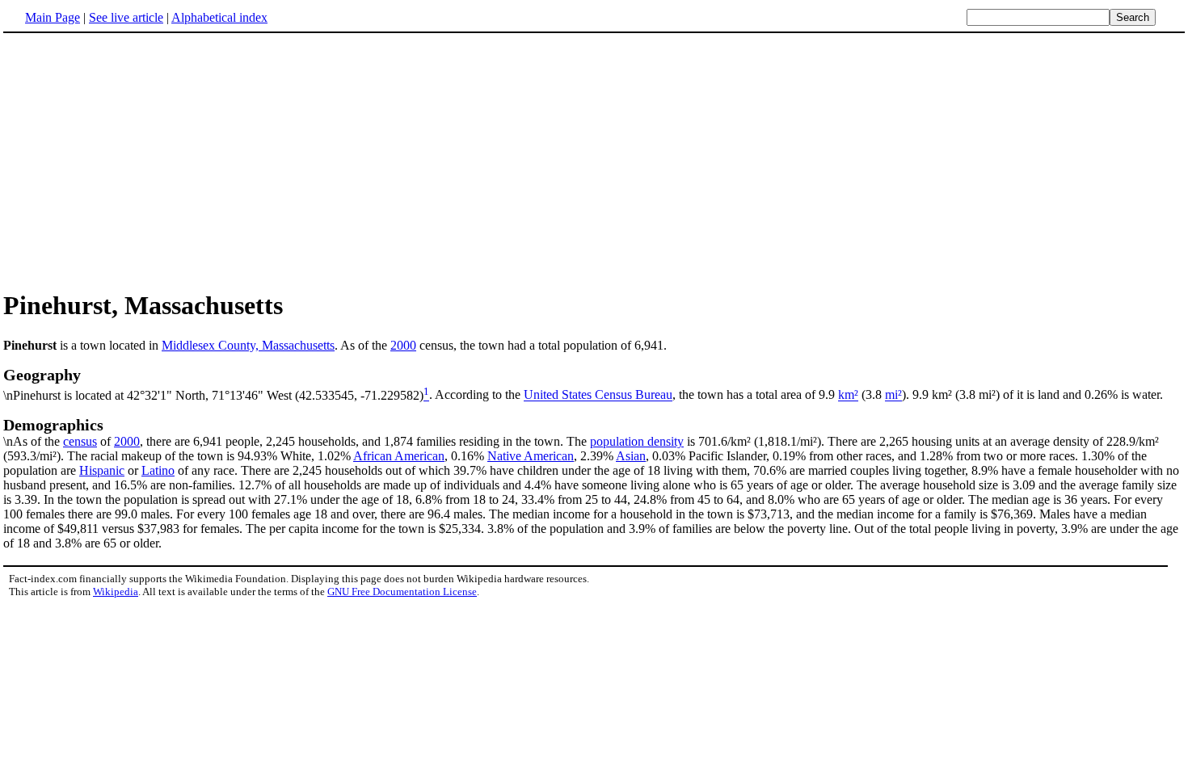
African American (398, 456)
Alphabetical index (219, 17)
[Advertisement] (594, 161)
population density (637, 441)
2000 (403, 345)
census (80, 441)
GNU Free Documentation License (402, 591)
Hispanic (101, 470)
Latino (158, 470)
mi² (893, 395)
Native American (530, 456)
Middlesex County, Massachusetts (248, 345)
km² (848, 395)
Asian (631, 456)
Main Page (52, 17)
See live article (126, 17)
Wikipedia (115, 591)
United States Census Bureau (598, 395)
